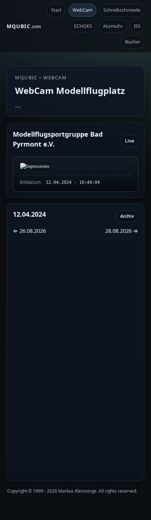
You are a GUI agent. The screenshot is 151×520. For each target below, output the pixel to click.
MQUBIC (24, 26)
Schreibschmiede (121, 10)
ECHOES (83, 26)
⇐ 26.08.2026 (29, 230)
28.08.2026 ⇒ (121, 230)
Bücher (132, 41)
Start (56, 10)
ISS (137, 26)
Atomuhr (113, 26)
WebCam (82, 10)
